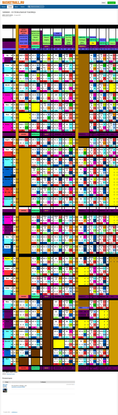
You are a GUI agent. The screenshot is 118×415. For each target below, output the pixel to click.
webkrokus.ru (14, 412)
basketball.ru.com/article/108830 (18, 387)
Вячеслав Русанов (11, 374)
